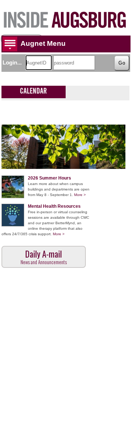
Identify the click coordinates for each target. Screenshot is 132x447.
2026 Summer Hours (49, 178)
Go (121, 63)
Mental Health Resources (54, 206)
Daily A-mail (44, 257)
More (80, 195)
